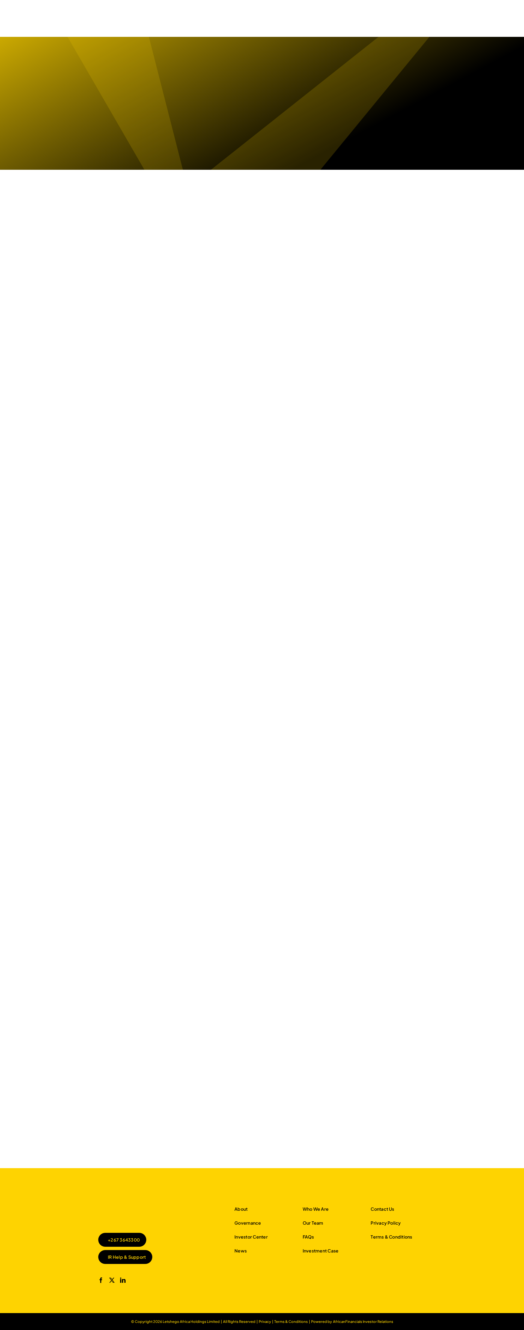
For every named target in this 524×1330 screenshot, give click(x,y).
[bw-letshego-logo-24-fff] (139, 1206)
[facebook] (101, 1280)
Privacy (265, 1321)
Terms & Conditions (291, 1321)
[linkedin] (123, 1280)
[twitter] (112, 1280)
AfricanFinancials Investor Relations (363, 1321)
